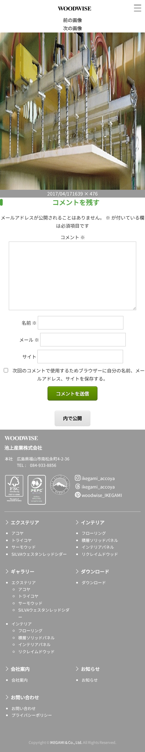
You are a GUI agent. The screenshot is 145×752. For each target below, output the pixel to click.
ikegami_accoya (98, 478)
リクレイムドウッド (100, 554)
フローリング (94, 533)
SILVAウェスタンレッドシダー (39, 554)
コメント (72, 237)
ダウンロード (95, 571)
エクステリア (25, 522)
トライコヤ (21, 540)
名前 (29, 322)
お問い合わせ (25, 697)
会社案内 (20, 668)
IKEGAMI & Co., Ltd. (66, 742)
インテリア (93, 522)
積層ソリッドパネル (100, 540)
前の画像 (72, 20)
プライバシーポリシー (31, 715)
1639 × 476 (85, 193)
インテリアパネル (98, 547)
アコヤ (17, 533)
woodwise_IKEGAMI (101, 495)
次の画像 (72, 28)
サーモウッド (23, 547)
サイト (29, 356)
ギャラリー (22, 571)
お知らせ (90, 668)
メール (29, 339)
